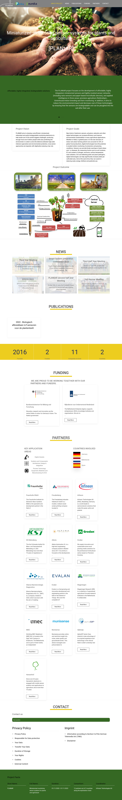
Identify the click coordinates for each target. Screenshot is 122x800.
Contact (105, 3)
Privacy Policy (20, 734)
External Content (21, 764)
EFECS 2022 (28, 279)
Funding (87, 3)
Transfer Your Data (22, 747)
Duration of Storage (22, 751)
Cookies (18, 760)
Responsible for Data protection (27, 738)
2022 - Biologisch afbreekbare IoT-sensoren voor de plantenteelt (24, 325)
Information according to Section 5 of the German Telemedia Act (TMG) (86, 735)
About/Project (56, 3)
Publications (76, 3)
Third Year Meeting (28, 260)
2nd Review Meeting (94, 279)
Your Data (19, 742)
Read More (32, 422)
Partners (96, 3)
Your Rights (19, 755)
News (67, 3)
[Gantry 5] (6, 3)
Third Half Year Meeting (94, 261)
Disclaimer (71, 741)
